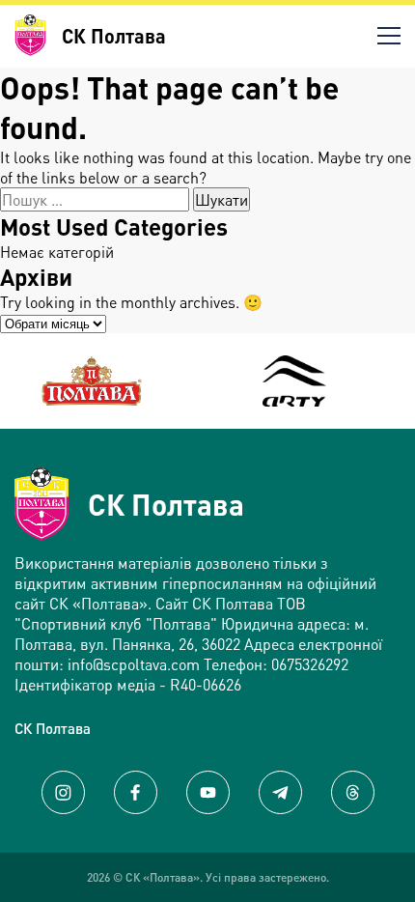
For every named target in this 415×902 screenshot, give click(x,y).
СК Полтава (166, 504)
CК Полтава (52, 728)
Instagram (63, 792)
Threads (352, 792)
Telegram (280, 792)
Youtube (208, 792)
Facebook (135, 792)
